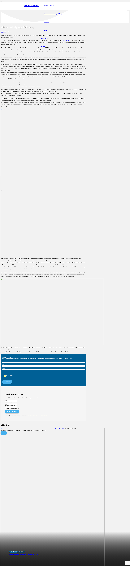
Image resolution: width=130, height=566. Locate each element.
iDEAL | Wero (9, 375)
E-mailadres (4, 364)
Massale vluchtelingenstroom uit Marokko (23, 554)
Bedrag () (5, 368)
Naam (3, 361)
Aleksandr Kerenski (67, 40)
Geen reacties (3, 32)
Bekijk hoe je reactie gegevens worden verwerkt (38, 415)
